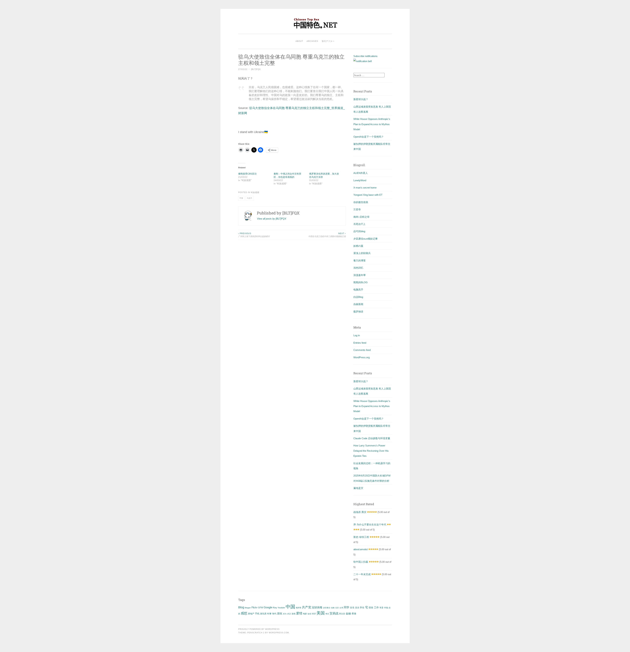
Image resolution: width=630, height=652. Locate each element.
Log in (356, 335)
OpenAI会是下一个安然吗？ (368, 136)
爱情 (299, 613)
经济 (314, 614)
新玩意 (263, 613)
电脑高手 (358, 289)
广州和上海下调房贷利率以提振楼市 (254, 235)
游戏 (293, 614)
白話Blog (358, 297)
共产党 (306, 607)
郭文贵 (342, 614)
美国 (320, 613)
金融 (348, 613)
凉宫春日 (326, 608)
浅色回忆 (358, 267)
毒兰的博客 (359, 260)
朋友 (279, 613)
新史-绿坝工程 (361, 537)
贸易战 (334, 613)
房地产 (251, 613)
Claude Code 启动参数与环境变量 (371, 438)
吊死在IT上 (359, 224)
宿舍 (371, 607)
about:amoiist (360, 549)
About (299, 41)
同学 (346, 607)
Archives (312, 41)
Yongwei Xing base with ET (367, 194)
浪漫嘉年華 (359, 275)
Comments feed (362, 350)
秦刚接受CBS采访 (247, 173)
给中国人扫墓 (360, 561)
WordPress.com (279, 632)
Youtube (281, 608)
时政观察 (255, 192)
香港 (354, 613)
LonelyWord (359, 180)
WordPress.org (361, 357)
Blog (241, 607)
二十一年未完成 (362, 574)
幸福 (386, 608)
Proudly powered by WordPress (259, 629)
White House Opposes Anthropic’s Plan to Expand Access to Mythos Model (371, 124)
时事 (269, 613)
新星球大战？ (360, 99)
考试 (327, 614)
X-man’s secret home (365, 187)
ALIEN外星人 (360, 173)
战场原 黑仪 (359, 512)
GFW (260, 607)
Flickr (254, 607)
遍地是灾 (358, 488)
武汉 (289, 614)
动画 (333, 608)
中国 (241, 198)
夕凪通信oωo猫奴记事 (365, 238)
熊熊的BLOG (360, 282)
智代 (274, 614)
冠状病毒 (317, 607)
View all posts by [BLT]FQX (271, 218)
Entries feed (359, 342)
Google (268, 607)
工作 (376, 607)
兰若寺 (357, 209)
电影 (305, 614)
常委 (381, 608)
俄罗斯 (298, 608)
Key (275, 607)
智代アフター (328, 41)
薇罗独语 (358, 311)
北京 (337, 608)
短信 (309, 614)
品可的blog (359, 231)
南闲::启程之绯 (361, 216)
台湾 (341, 608)
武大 (285, 614)
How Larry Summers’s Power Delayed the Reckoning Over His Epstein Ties (371, 450)
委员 (357, 608)
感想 (244, 613)
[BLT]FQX (256, 69)
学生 (362, 607)
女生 (352, 607)
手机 (257, 613)
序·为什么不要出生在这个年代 (369, 524)
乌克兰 (249, 198)
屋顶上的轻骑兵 (362, 253)
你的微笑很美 (360, 202)
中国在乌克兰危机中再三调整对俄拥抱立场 (327, 235)
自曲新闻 (358, 304)
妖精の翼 (358, 245)
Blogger (248, 608)
